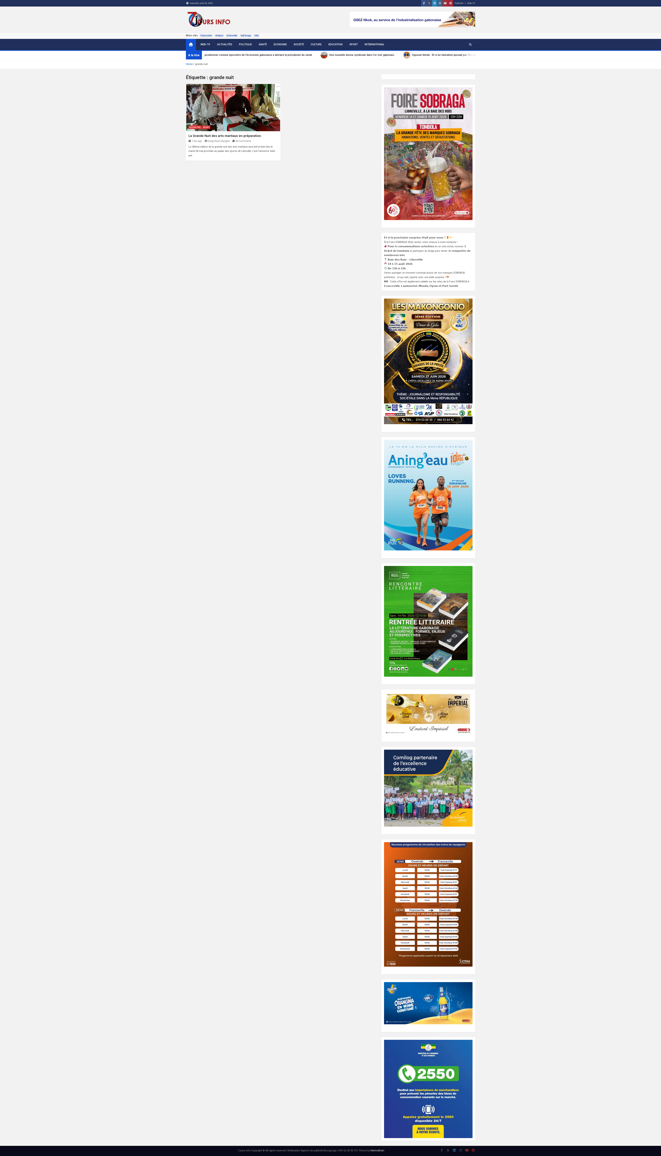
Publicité (459, 3)
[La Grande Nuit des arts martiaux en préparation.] (233, 107)
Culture (316, 44)
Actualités (224, 44)
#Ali (256, 35)
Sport (353, 44)
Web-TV (471, 3)
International (374, 44)
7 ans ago (197, 141)
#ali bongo (246, 35)
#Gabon (219, 35)
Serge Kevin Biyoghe (219, 141)
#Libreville (232, 35)
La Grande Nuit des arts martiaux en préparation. (225, 136)
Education (335, 44)
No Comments (243, 141)
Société (299, 44)
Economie (280, 44)
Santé (263, 44)
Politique (245, 44)
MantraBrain (377, 1150)
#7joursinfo (206, 35)
